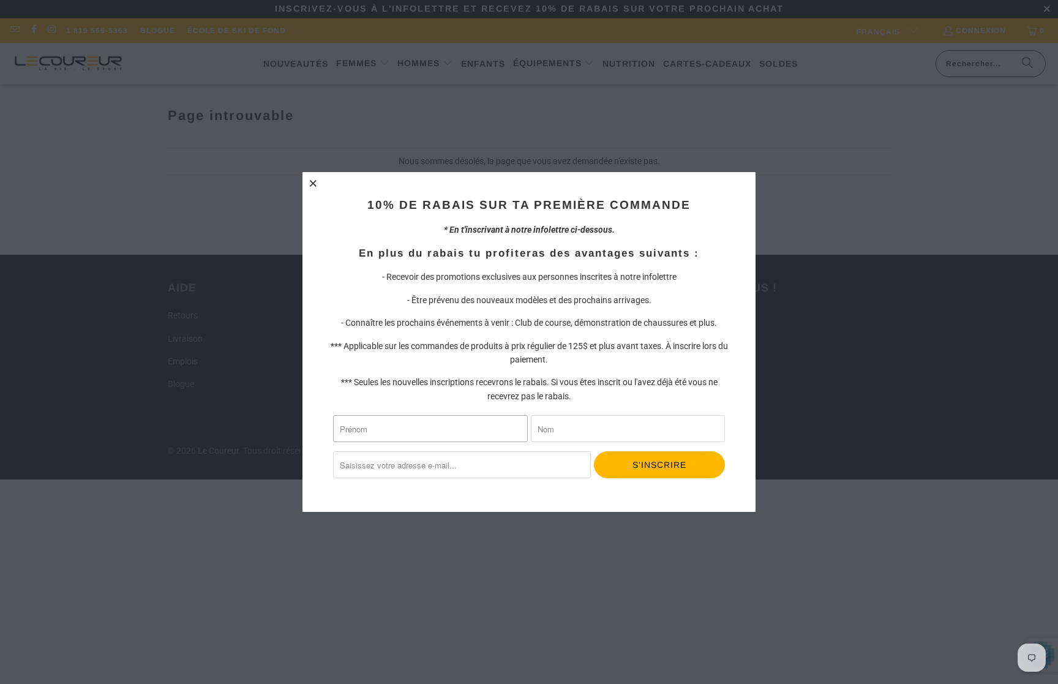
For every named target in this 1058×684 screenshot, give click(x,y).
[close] (313, 183)
